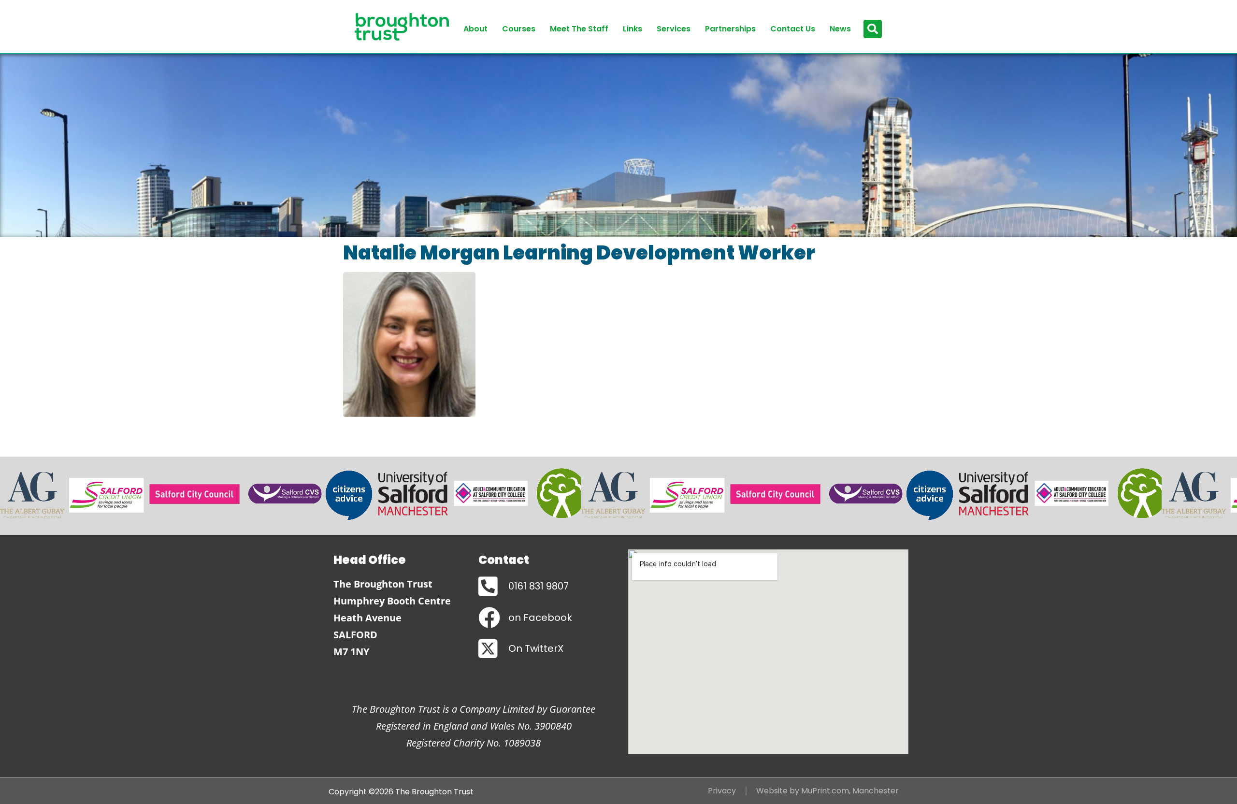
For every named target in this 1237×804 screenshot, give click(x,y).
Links (632, 28)
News (840, 28)
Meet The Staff (579, 28)
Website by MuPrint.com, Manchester (827, 790)
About (475, 28)
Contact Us (792, 28)
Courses (518, 28)
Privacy (722, 790)
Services (673, 28)
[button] (872, 29)
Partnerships (730, 28)
